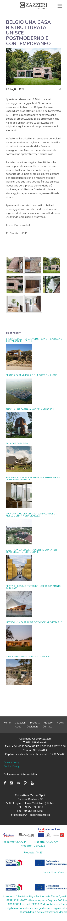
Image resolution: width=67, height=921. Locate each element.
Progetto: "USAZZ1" (14, 842)
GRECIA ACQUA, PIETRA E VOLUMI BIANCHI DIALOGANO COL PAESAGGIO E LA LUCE (34, 340)
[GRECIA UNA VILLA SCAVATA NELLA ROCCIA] (19, 672)
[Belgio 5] (33, 285)
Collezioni (20, 723)
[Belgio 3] (51, 265)
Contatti (47, 726)
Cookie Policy (11, 766)
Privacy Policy (11, 762)
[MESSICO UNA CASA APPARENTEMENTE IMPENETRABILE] (19, 638)
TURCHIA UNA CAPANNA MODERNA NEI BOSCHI (30, 409)
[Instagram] (11, 783)
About (18, 726)
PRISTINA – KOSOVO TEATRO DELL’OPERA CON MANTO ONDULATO (33, 587)
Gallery (48, 723)
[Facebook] (5, 783)
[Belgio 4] (15, 285)
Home (7, 723)
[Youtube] (32, 783)
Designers (32, 726)
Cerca (51, 25)
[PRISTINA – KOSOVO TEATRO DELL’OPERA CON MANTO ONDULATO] (19, 604)
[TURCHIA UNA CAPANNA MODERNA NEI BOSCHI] (19, 425)
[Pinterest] (25, 783)
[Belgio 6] (51, 285)
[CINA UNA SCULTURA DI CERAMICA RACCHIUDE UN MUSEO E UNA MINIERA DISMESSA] (19, 531)
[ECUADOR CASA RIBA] (19, 459)
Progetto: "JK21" (33, 852)
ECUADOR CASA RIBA (17, 443)
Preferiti (50, 21)
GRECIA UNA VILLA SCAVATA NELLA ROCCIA (28, 656)
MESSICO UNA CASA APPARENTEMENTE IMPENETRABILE (34, 622)
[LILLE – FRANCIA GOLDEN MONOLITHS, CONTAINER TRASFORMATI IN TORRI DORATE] (19, 568)
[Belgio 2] (33, 265)
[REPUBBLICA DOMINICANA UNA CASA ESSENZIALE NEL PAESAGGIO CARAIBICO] (19, 495)
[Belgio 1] (15, 265)
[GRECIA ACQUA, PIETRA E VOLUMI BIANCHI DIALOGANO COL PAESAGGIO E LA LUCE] (19, 357)
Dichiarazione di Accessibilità (20, 774)
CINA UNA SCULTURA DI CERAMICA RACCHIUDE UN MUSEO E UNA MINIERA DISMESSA (31, 515)
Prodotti (35, 723)
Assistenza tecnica (45, 13)
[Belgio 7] (15, 304)
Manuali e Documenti (32, 17)
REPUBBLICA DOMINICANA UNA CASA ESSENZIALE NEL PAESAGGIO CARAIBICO (33, 479)
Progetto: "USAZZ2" (46, 842)
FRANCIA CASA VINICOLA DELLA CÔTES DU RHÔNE (31, 375)
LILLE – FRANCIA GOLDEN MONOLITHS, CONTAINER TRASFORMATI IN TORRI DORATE (31, 551)
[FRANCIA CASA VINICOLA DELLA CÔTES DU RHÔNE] (19, 391)
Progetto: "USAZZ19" (33, 845)
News (60, 723)
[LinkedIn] (18, 783)
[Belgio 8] (33, 304)
